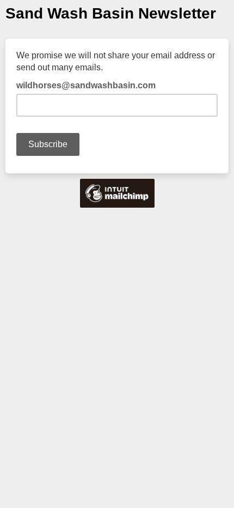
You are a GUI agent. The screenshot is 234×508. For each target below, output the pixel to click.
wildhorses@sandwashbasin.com (89, 84)
